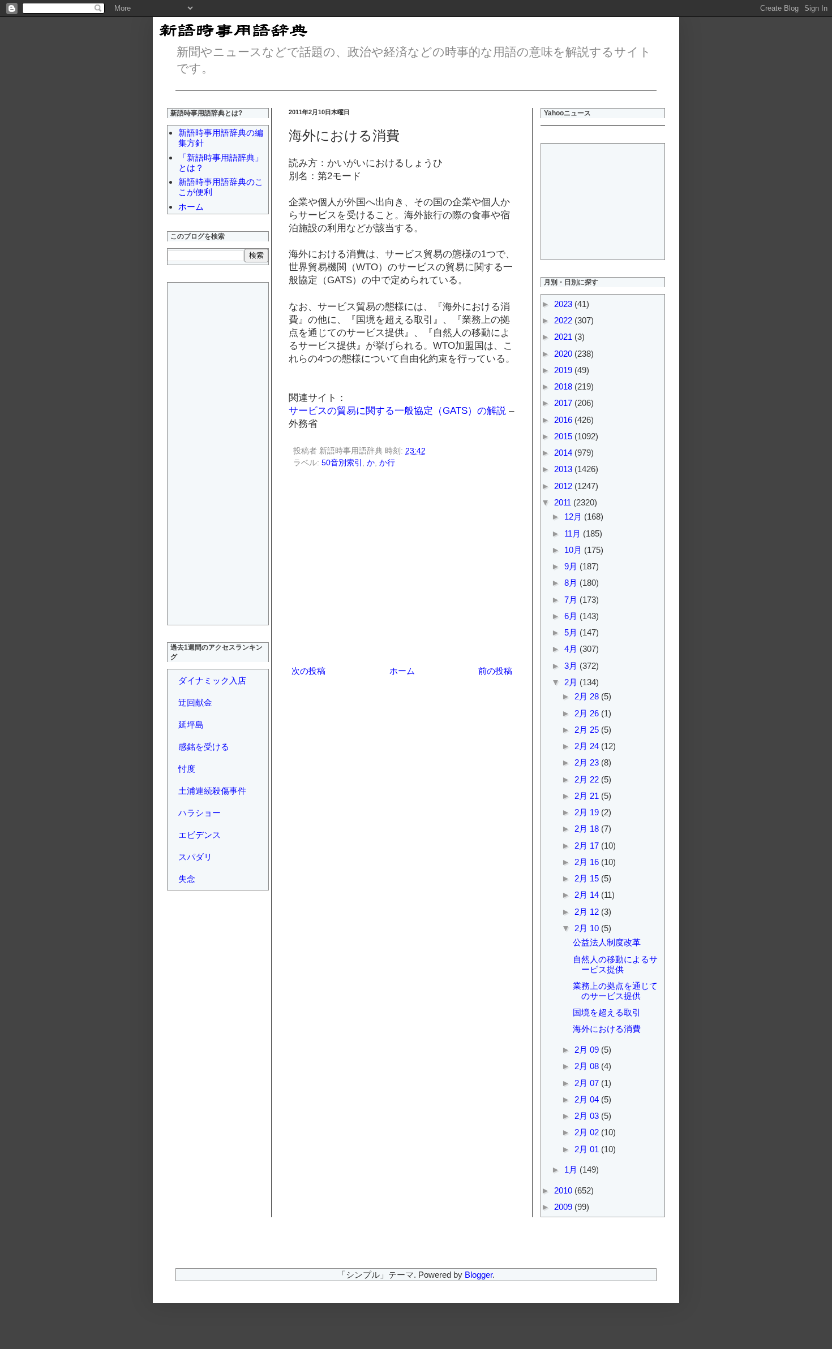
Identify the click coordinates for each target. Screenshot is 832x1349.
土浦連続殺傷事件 (212, 790)
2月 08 (587, 1066)
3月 (572, 666)
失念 (186, 879)
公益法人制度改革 (607, 942)
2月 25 (587, 729)
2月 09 (587, 1049)
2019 (564, 370)
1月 (572, 1169)
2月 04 (587, 1099)
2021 (564, 336)
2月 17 (587, 845)
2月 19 (587, 812)
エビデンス (199, 835)
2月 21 (587, 796)
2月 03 (587, 1116)
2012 (564, 486)
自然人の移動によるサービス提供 (615, 964)
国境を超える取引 (607, 1012)
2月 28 (587, 696)
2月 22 (587, 779)
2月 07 (587, 1083)
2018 (564, 386)
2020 (564, 353)
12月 (574, 516)
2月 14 (587, 895)
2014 (564, 452)
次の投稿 (308, 671)
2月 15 (587, 878)
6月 (572, 616)
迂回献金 (195, 702)
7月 (572, 599)
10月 (574, 550)
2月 (572, 682)
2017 (564, 403)
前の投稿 (495, 671)
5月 (572, 632)
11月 (573, 533)
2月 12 (587, 911)
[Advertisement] (402, 569)
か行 (387, 463)
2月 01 (587, 1149)
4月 (572, 649)
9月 (572, 566)
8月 (572, 582)
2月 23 (587, 762)
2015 (564, 436)
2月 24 (587, 746)
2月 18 (587, 828)
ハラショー (199, 813)
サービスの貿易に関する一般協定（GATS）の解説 (397, 410)
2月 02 (587, 1132)
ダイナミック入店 (212, 680)
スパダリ (195, 857)
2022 (564, 320)
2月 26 (587, 713)
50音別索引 (341, 463)
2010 (564, 1190)
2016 (564, 420)
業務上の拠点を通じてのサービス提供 (615, 991)
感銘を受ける (203, 746)
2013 (564, 469)
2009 (564, 1207)
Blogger (478, 1274)
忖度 (186, 768)
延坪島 (191, 724)
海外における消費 (607, 1029)
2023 (564, 304)
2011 (563, 502)
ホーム (402, 671)
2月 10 (587, 928)
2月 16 (587, 862)
